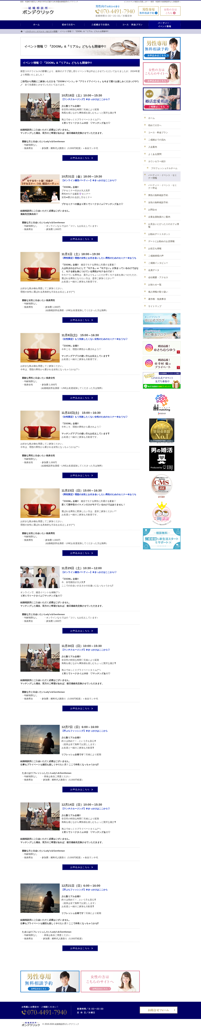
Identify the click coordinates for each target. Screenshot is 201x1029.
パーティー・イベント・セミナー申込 (162, 186)
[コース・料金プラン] (133, 24)
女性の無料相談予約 (158, 202)
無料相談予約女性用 (170, 11)
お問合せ (152, 209)
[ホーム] (36, 24)
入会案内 (152, 147)
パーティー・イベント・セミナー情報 (162, 176)
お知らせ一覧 (154, 284)
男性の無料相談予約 (158, 195)
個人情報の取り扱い (158, 292)
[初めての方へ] (68, 24)
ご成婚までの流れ (157, 139)
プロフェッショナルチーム (164, 168)
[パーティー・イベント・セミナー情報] (165, 24)
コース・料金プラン (158, 132)
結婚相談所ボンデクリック (67, 1024)
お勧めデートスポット (159, 234)
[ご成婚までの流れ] (100, 24)
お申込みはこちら (81, 157)
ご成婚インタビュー (158, 263)
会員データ (153, 270)
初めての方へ (154, 125)
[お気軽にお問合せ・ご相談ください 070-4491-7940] (114, 11)
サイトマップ (154, 306)
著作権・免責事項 (157, 299)
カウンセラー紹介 (157, 161)
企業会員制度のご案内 (159, 217)
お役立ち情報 (154, 248)
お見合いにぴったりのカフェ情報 (163, 225)
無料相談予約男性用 (148, 11)
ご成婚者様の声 (156, 255)
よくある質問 (154, 154)
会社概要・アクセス (158, 277)
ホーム (151, 118)
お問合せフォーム (158, 1010)
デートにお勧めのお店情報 (161, 241)
